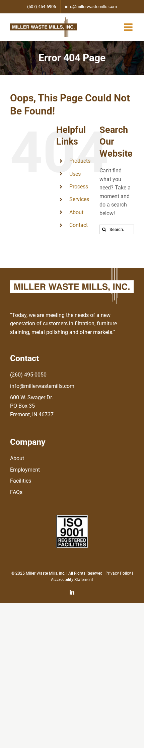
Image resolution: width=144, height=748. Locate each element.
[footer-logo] (72, 270)
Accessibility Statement (72, 579)
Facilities (20, 481)
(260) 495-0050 (28, 374)
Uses (75, 174)
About (76, 212)
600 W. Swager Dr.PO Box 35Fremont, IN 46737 (32, 406)
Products (79, 161)
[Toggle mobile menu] (129, 27)
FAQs (16, 492)
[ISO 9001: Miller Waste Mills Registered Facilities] (72, 517)
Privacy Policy (118, 573)
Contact (78, 225)
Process (78, 186)
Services (79, 199)
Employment (25, 470)
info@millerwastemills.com (42, 386)
